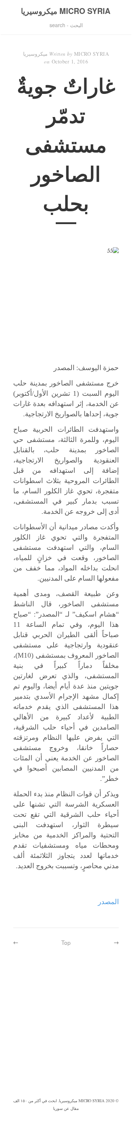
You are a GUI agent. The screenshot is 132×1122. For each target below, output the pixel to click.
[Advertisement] (66, 1027)
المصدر (108, 902)
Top (66, 942)
